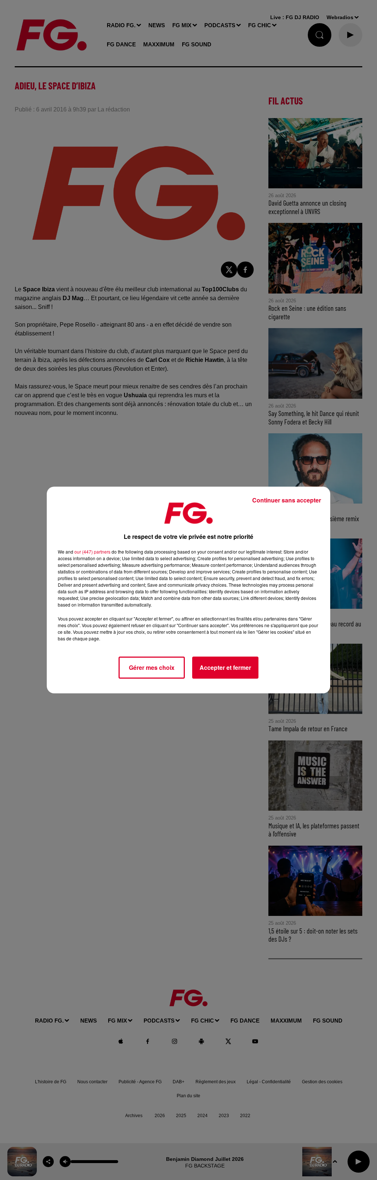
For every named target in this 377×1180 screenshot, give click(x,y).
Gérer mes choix (152, 667)
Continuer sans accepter (286, 500)
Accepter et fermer (225, 667)
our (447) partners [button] (92, 551)
